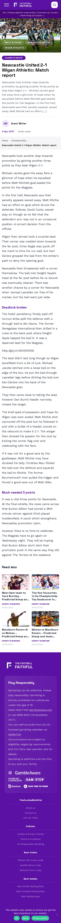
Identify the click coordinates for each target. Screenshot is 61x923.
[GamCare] (14, 786)
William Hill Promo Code (30, 860)
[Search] (54, 5)
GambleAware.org (40, 709)
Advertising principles (31, 15)
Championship (14, 58)
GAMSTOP (14, 734)
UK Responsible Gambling (30, 844)
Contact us (30, 813)
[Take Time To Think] (36, 786)
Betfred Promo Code (30, 870)
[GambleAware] (28, 773)
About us (30, 808)
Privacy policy (40, 918)
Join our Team (30, 818)
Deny (25, 918)
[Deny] (57, 914)
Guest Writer (18, 123)
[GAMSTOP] (34, 779)
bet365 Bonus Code (30, 865)
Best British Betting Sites (30, 886)
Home (5, 140)
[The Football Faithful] (22, 5)
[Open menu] (6, 5)
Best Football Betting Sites (30, 891)
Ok (16, 918)
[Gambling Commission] (15, 779)
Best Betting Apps (30, 896)
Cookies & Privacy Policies (30, 834)
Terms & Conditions (30, 839)
